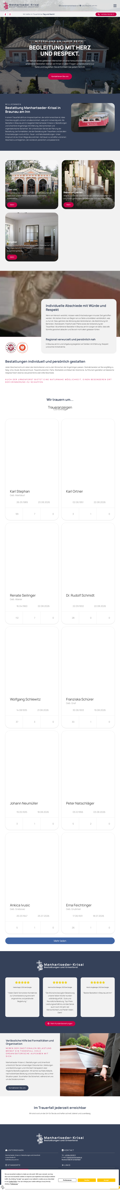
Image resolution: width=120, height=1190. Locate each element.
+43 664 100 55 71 (70, 1155)
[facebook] (5, 14)
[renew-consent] (2, 1187)
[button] (108, 6)
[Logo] (21, 6)
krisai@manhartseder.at (70, 5)
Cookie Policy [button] (13, 1181)
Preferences (67, 1180)
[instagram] (10, 14)
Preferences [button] (14, 1184)
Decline (86, 1180)
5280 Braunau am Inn (89, 5)
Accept (106, 1180)
